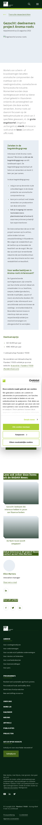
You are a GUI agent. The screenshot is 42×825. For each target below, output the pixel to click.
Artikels (7, 723)
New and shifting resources (13, 693)
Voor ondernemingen (11, 649)
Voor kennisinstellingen (11, 664)
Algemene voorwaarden (11, 819)
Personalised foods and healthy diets (16, 686)
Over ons (7, 701)
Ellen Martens (9, 573)
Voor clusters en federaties (13, 656)
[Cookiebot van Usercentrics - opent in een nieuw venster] (29, 380)
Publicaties (8, 728)
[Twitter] (13, 607)
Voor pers (6, 668)
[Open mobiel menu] (37, 4)
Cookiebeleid (23, 815)
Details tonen (29, 419)
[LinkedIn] (6, 590)
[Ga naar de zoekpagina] (29, 4)
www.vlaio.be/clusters (11, 788)
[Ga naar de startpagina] (8, 4)
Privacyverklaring (9, 815)
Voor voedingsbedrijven (12, 645)
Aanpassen (19, 434)
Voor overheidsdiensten (12, 660)
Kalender (7, 712)
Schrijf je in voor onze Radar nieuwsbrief (17, 748)
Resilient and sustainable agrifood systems (19, 682)
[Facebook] (6, 607)
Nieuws (6, 717)
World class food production (13, 689)
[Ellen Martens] (9, 565)
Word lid (7, 706)
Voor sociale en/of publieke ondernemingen (19, 652)
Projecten (8, 733)
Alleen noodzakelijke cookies (21, 442)
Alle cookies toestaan (21, 427)
